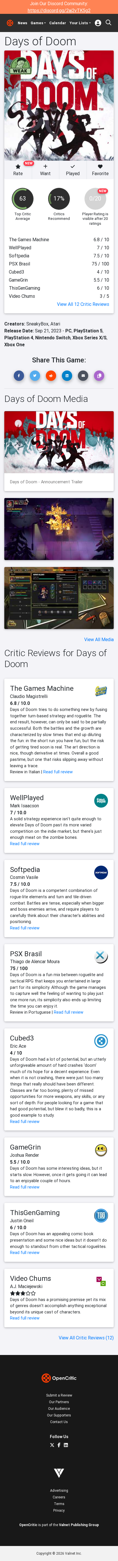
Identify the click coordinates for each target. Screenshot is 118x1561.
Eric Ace (18, 1046)
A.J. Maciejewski (26, 1286)
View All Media (99, 639)
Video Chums (30, 1278)
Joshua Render (24, 1155)
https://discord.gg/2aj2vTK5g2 (59, 10)
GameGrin (25, 1147)
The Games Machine (42, 688)
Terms (59, 1504)
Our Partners (59, 1402)
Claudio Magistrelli (29, 696)
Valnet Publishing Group (79, 1525)
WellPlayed (27, 797)
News (22, 22)
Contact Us (59, 1422)
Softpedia (25, 869)
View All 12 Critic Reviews (83, 304)
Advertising (59, 1490)
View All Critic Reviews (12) (86, 1338)
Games (37, 22)
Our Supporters (59, 1415)
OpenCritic (28, 1525)
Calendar (57, 22)
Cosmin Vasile (24, 877)
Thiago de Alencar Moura (35, 961)
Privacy (59, 1510)
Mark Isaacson (24, 805)
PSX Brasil (26, 954)
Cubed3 (22, 1038)
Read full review (58, 771)
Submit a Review (59, 1395)
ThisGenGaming (35, 1212)
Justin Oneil (22, 1220)
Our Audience (59, 1408)
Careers (59, 1497)
